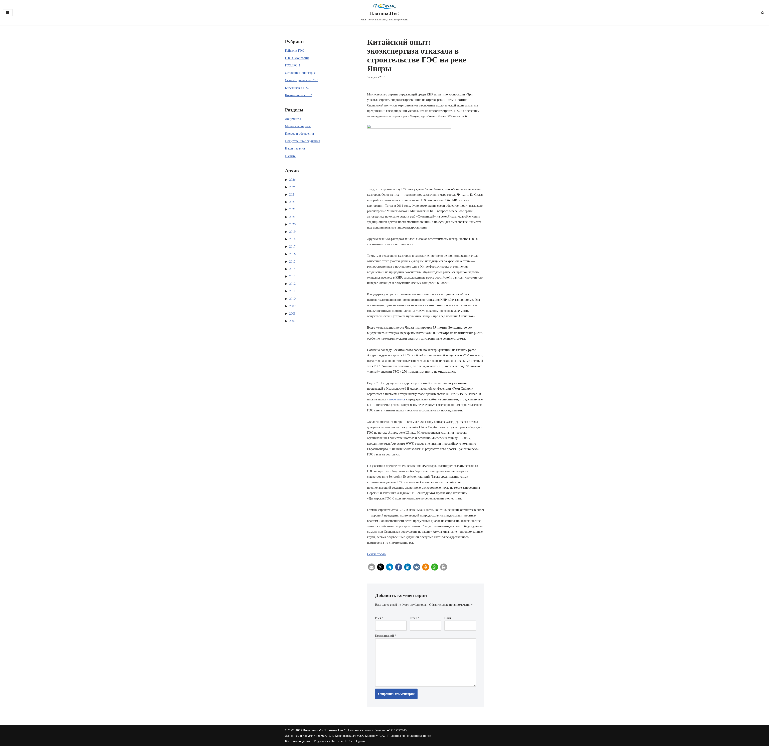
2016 (292, 254)
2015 (292, 261)
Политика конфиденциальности (409, 735)
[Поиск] (762, 12)
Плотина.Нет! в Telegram (348, 741)
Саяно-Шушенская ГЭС (301, 80)
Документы (293, 118)
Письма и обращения (299, 133)
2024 (292, 194)
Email (415, 618)
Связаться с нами (359, 730)
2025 (292, 187)
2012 (292, 283)
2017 (292, 246)
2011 (292, 291)
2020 (292, 224)
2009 (292, 306)
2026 (292, 179)
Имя (379, 618)
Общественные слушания (302, 141)
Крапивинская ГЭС (298, 95)
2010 (292, 298)
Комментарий (385, 635)
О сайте (290, 156)
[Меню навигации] (7, 12)
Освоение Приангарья (300, 72)
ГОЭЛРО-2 (292, 65)
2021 (292, 217)
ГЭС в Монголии (297, 58)
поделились (397, 399)
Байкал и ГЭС (294, 50)
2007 (292, 321)
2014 (292, 269)
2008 (292, 313)
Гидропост (321, 741)
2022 (292, 209)
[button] (371, 567)
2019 (292, 231)
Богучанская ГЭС (297, 87)
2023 (292, 202)
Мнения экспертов (298, 126)
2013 (292, 276)
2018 (292, 239)
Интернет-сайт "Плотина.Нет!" (324, 730)
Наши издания (295, 148)
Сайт (447, 618)
